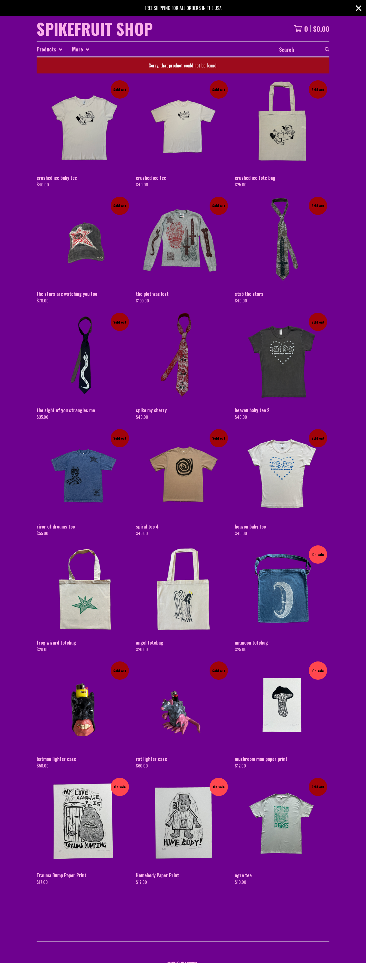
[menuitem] (50, 49)
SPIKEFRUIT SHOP (95, 29)
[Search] (327, 49)
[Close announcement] (358, 8)
